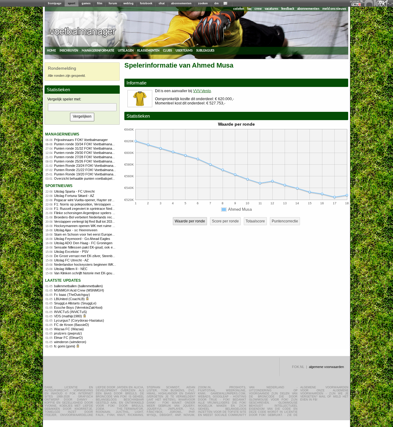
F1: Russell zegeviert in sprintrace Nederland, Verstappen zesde (102, 208)
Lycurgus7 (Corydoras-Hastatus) (79, 320)
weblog (128, 3)
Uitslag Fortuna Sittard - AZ (74, 196)
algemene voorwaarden (326, 367)
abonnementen (181, 3)
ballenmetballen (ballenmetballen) (78, 286)
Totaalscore (255, 221)
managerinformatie (98, 50)
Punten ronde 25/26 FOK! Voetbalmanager (85, 161)
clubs (167, 50)
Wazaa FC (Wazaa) (69, 329)
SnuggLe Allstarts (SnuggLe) (75, 303)
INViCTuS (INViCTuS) (70, 312)
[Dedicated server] (356, 4)
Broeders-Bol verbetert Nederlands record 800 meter (93, 217)
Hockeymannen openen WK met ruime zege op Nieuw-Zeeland (101, 226)
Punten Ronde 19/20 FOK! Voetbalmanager (86, 174)
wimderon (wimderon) (70, 342)
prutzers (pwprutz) (68, 333)
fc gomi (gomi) (64, 346)
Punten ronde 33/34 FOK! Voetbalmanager (85, 144)
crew (258, 9)
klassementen (148, 50)
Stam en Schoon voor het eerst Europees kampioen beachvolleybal (104, 234)
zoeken (203, 3)
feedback (287, 9)
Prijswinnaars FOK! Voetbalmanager (81, 140)
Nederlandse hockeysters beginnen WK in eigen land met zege (100, 264)
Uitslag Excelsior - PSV (71, 251)
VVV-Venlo (202, 91)
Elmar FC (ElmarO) (68, 337)
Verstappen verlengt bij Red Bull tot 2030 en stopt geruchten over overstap (109, 221)
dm (216, 3)
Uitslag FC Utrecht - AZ (71, 260)
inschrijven (69, 50)
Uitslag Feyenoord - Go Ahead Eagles (82, 239)
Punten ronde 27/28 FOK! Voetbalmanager (85, 157)
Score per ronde (225, 221)
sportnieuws (58, 185)
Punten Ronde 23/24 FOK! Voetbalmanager (86, 165)
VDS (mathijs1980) (68, 316)
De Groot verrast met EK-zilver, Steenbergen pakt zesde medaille (102, 256)
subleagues (205, 50)
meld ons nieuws (334, 9)
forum (113, 3)
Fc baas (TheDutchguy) (72, 294)
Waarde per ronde (190, 221)
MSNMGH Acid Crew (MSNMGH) (79, 290)
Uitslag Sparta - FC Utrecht (74, 191)
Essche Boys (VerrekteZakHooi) (78, 307)
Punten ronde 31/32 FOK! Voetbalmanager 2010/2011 (93, 148)
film (99, 3)
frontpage (54, 3)
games (86, 3)
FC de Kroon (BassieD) (71, 325)
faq (249, 9)
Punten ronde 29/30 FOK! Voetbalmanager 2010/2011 (93, 153)
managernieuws (62, 134)
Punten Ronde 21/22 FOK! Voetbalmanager (86, 170)
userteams (184, 50)
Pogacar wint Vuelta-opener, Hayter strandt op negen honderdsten (103, 200)
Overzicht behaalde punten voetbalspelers (85, 178)
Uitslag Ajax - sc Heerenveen (75, 230)
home (51, 50)
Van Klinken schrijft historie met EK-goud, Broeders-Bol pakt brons (103, 273)
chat (162, 3)
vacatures (271, 9)
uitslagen (126, 50)
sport (71, 3)
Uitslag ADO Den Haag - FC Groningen (83, 243)
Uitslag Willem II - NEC (71, 269)
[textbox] (82, 107)
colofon (238, 9)
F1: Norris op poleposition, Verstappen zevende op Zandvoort (100, 204)
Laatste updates (63, 280)
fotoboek (146, 3)
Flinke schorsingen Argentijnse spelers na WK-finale (92, 213)
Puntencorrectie (285, 221)
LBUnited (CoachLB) (69, 299)
